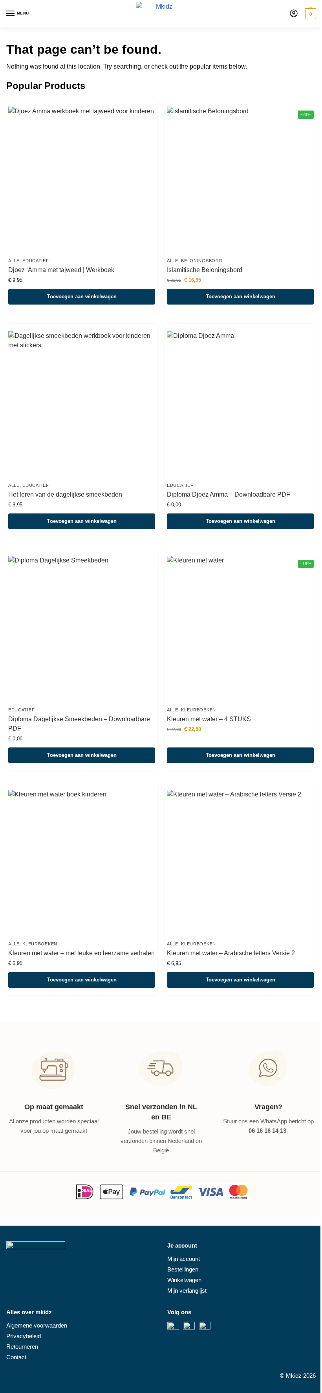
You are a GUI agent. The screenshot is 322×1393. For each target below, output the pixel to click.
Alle (14, 260)
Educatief (35, 260)
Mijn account (183, 1259)
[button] (309, 13)
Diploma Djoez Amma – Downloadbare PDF (228, 494)
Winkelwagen (184, 1280)
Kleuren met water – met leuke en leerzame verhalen (81, 953)
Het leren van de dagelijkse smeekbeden (65, 494)
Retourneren (22, 1347)
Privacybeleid (23, 1336)
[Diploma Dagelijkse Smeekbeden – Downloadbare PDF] (81, 629)
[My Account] (293, 14)
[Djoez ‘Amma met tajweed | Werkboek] (81, 180)
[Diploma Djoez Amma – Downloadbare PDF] (240, 404)
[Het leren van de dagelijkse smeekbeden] (81, 404)
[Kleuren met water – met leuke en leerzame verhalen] (81, 863)
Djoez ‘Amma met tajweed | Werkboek (61, 270)
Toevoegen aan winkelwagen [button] (82, 296)
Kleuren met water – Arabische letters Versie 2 (231, 953)
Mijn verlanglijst (187, 1291)
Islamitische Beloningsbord (204, 270)
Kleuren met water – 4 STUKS (209, 719)
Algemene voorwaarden (36, 1325)
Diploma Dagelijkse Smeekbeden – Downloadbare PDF (79, 724)
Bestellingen (182, 1269)
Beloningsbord (201, 260)
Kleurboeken (198, 709)
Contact (16, 1357)
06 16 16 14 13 (267, 1130)
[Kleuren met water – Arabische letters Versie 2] (240, 863)
